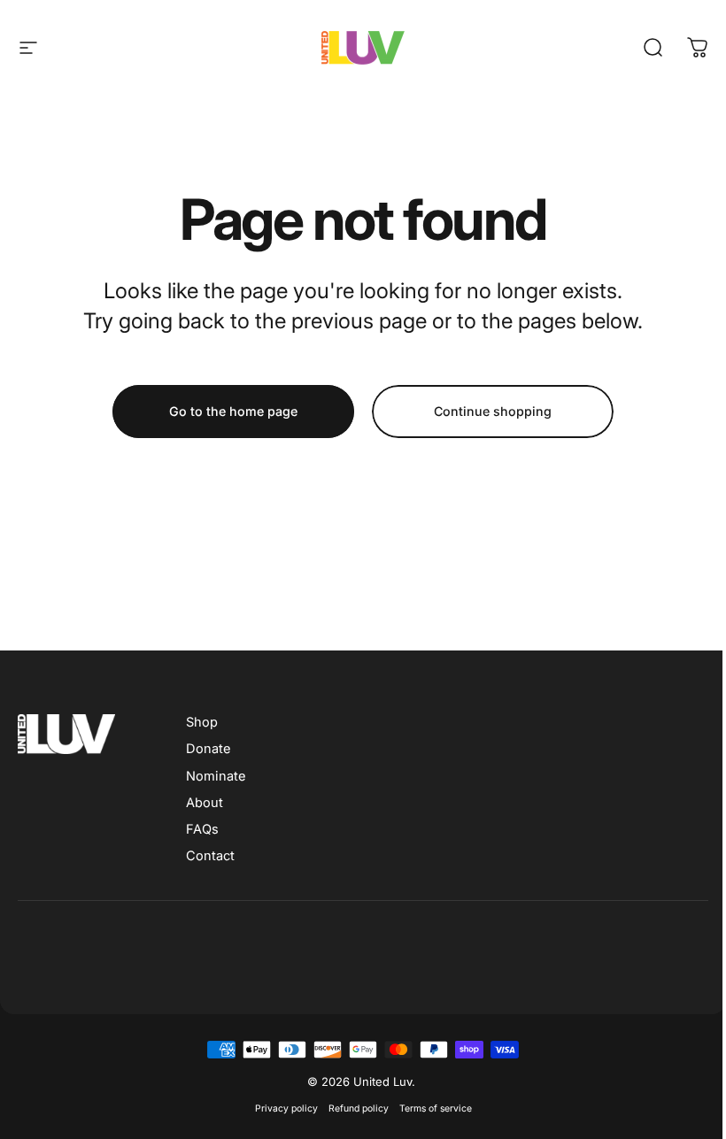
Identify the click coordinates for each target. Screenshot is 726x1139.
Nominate (215, 776)
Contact (210, 856)
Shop (202, 722)
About (204, 803)
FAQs (202, 829)
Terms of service (435, 1108)
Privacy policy (286, 1108)
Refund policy (358, 1108)
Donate (208, 749)
